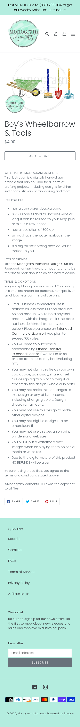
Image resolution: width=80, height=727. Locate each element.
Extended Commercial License (42, 331)
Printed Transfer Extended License (36, 351)
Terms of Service (21, 571)
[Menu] (73, 33)
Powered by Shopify (60, 713)
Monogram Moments (32, 713)
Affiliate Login (18, 594)
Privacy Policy (19, 582)
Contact (15, 549)
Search (13, 538)
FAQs (12, 560)
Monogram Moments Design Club (42, 264)
